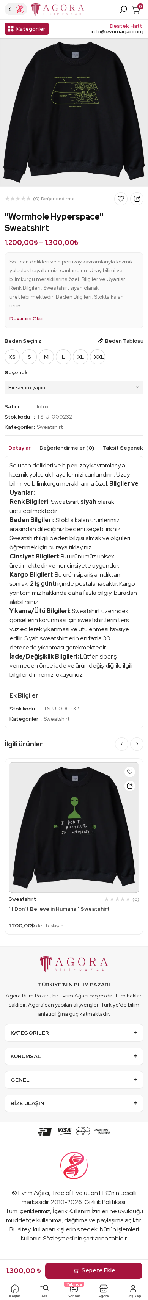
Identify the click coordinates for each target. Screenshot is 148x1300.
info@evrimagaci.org (117, 31)
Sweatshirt (50, 426)
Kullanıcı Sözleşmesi (47, 1238)
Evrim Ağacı (33, 1193)
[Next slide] (136, 744)
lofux (43, 406)
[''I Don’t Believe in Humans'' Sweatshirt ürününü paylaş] (129, 786)
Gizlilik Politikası (104, 1202)
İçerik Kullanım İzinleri (81, 1211)
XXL (99, 356)
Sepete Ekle (98, 1270)
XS (12, 356)
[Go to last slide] (121, 744)
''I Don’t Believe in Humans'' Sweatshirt (59, 908)
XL (80, 356)
